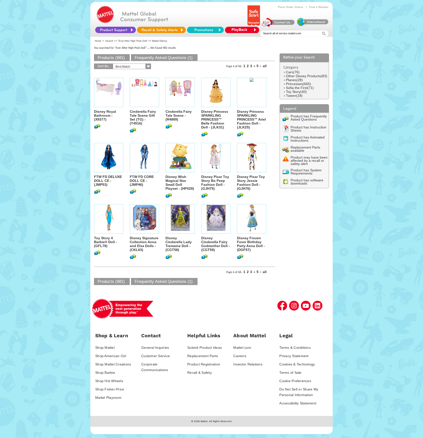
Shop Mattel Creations (113, 364)
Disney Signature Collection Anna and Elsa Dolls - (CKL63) (144, 244)
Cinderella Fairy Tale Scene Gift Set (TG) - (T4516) (143, 117)
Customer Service (155, 356)
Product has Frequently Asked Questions (309, 117)
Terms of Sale (290, 373)
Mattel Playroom (108, 398)
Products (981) (111, 57)
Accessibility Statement (297, 403)
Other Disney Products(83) (306, 76)
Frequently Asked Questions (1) (164, 57)
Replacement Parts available (305, 148)
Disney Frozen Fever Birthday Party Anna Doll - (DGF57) (251, 244)
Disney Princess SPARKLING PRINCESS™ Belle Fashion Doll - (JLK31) (214, 119)
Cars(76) (293, 72)
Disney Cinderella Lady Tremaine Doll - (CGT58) (178, 244)
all (265, 66)
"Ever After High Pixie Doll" (133, 40)
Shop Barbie (105, 373)
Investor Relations (247, 364)
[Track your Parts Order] (290, 7)
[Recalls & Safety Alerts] (161, 30)
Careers (239, 356)
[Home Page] (105, 22)
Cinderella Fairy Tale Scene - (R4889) (178, 115)
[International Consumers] (312, 25)
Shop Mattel (105, 348)
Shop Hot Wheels (109, 381)
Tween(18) (294, 96)
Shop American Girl (110, 356)
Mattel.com (242, 348)
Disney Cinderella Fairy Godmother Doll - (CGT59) (215, 244)
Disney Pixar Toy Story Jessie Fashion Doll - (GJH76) (251, 182)
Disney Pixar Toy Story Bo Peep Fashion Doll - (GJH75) (215, 182)
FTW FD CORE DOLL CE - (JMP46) (142, 181)
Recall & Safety (199, 373)
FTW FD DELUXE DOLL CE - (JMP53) (108, 181)
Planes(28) (294, 80)
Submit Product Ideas (204, 348)
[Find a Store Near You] (319, 7)
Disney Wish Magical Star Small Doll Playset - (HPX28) (179, 182)
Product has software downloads (307, 181)
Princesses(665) (298, 84)
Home (98, 40)
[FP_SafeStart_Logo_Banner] (254, 25)
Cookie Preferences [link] (295, 381)
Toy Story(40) (296, 92)
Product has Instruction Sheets (308, 128)
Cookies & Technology (297, 364)
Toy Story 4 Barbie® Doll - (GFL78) (105, 242)
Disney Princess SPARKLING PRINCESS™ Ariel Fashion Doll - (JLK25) (251, 119)
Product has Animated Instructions (308, 138)
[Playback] (243, 30)
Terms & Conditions (295, 348)
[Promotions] (205, 30)
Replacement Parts (202, 356)
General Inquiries (155, 348)
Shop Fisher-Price (109, 389)
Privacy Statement (293, 356)
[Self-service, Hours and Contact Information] (278, 25)
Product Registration (203, 364)
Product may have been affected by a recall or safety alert (309, 160)
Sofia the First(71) (300, 88)
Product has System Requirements (306, 171)
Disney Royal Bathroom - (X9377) (105, 115)
